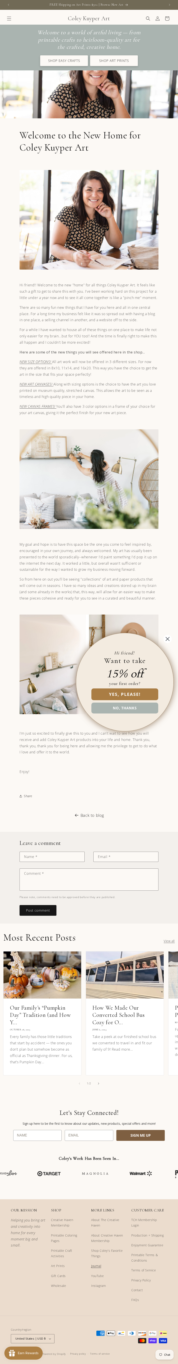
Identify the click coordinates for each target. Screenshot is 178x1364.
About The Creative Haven (105, 1222)
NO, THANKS (125, 708)
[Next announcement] (169, 5)
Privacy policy (78, 1353)
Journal (96, 1266)
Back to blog (92, 815)
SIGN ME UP (140, 1135)
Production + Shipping (147, 1235)
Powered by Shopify (54, 1354)
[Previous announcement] (8, 5)
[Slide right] (98, 1083)
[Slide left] (79, 1083)
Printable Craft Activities (61, 1253)
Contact (137, 1290)
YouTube (97, 1276)
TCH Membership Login (144, 1222)
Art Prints (58, 1266)
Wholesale (58, 1286)
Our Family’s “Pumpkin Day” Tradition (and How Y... (40, 1015)
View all (169, 941)
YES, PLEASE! (125, 694)
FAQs (135, 1300)
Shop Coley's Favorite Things (107, 1253)
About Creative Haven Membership (107, 1238)
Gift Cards (58, 1276)
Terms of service (100, 1353)
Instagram (98, 1286)
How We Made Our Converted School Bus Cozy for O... (118, 1015)
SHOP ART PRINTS (114, 60)
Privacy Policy (141, 1280)
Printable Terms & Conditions (144, 1257)
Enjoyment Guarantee (147, 1245)
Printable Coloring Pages (64, 1238)
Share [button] (28, 796)
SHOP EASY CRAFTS (64, 60)
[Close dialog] (167, 639)
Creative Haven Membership (62, 1222)
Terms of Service (143, 1270)
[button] (9, 18)
